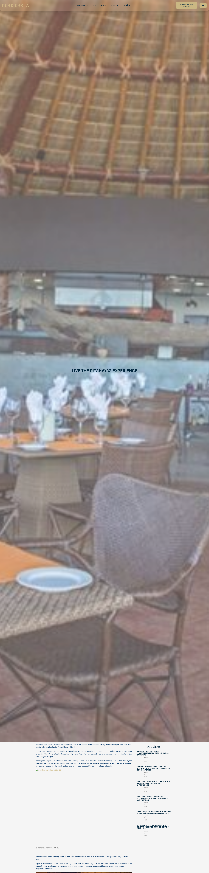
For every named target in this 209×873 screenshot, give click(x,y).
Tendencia (80, 5)
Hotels (113, 5)
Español (126, 5)
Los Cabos (72, 744)
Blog (94, 5)
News (103, 5)
